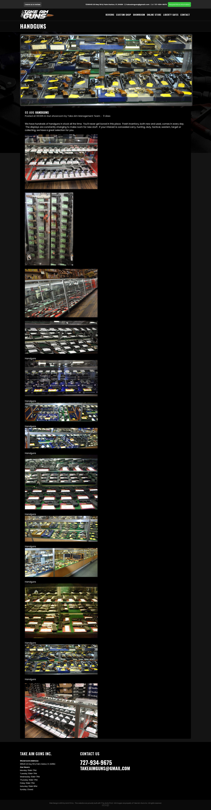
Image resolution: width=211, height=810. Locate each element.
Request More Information (179, 4)
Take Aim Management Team (84, 115)
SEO (61, 803)
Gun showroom (55, 115)
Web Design (53, 803)
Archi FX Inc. (69, 803)
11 (106, 116)
